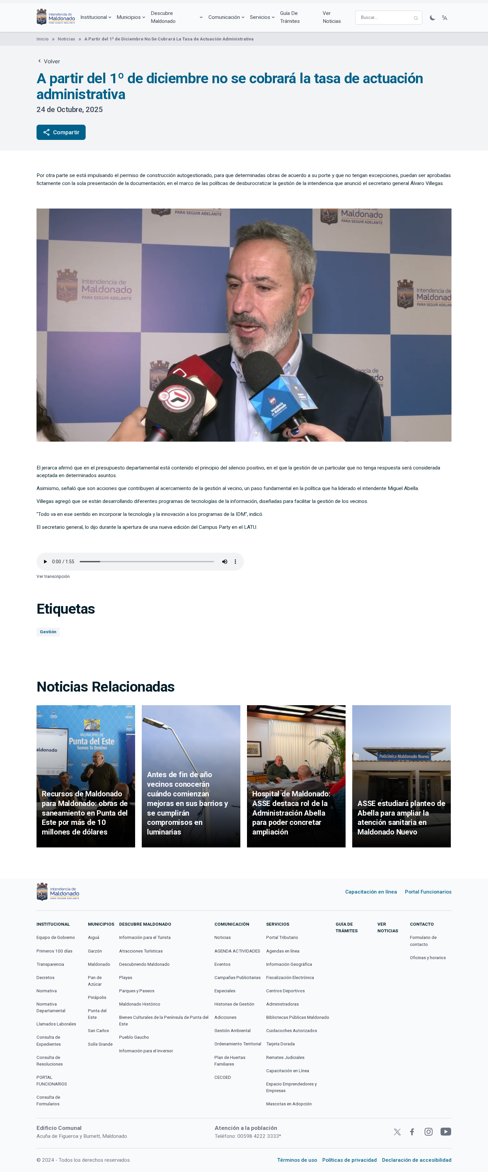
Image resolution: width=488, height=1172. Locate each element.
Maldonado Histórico (139, 1004)
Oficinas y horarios (428, 957)
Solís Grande (100, 1044)
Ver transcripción (53, 576)
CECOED (222, 1077)
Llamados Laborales (56, 1023)
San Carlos (98, 1030)
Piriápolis (97, 997)
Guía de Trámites (290, 17)
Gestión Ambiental (232, 1030)
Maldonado (99, 964)
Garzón (95, 951)
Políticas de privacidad (349, 1160)
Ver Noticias (332, 17)
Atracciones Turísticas (141, 951)
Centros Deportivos (285, 990)
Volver (51, 61)
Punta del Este (97, 1014)
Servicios (260, 17)
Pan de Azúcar (95, 981)
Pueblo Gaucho (134, 1037)
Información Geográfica (289, 964)
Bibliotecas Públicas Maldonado (297, 1017)
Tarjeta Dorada (280, 1043)
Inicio (42, 38)
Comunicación (224, 17)
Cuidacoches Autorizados (291, 1030)
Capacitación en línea (371, 892)
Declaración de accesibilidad (416, 1160)
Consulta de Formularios (48, 1100)
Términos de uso (297, 1160)
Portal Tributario (282, 937)
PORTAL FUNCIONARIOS (52, 1080)
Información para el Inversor (146, 1050)
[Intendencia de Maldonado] (56, 18)
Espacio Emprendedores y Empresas (291, 1087)
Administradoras (282, 1004)
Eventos (222, 964)
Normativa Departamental (51, 1007)
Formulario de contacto (423, 941)
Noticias (66, 38)
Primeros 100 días (54, 951)
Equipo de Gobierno (56, 937)
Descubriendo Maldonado (144, 964)
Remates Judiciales (285, 1057)
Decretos (45, 977)
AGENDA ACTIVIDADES (237, 951)
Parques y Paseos (136, 990)
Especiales (224, 990)
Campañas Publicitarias (237, 977)
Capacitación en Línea (287, 1070)
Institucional (93, 17)
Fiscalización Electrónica (290, 977)
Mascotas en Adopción (289, 1103)
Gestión (48, 631)
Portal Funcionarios (428, 892)
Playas (125, 977)
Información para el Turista (145, 937)
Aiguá (93, 937)
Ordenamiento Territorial (237, 1043)
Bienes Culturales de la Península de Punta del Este (163, 1020)
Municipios (129, 17)
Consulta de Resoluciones (50, 1061)
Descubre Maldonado (163, 17)
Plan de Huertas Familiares (229, 1061)
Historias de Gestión (234, 1004)
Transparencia (50, 964)
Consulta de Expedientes (49, 1040)
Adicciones (225, 1017)
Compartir (61, 132)
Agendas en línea (282, 951)
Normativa (47, 990)
